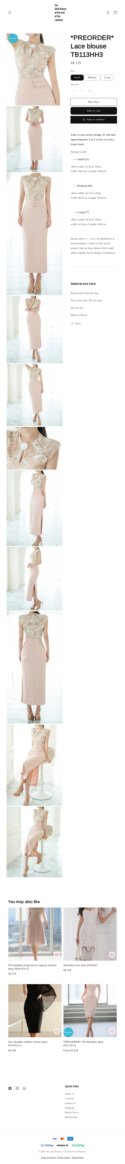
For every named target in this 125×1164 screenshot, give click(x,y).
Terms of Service (48, 1157)
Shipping (69, 1108)
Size (73, 71)
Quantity (75, 84)
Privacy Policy (63, 1157)
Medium (92, 77)
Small (77, 77)
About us (69, 1094)
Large (107, 77)
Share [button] (78, 323)
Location (69, 1098)
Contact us (70, 1103)
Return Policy (72, 1112)
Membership (71, 1117)
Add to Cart (94, 110)
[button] (9, 12)
